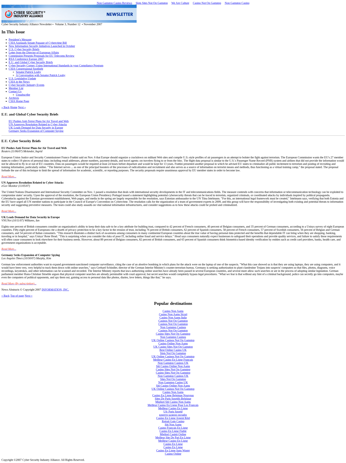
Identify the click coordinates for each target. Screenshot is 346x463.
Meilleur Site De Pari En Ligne (173, 437)
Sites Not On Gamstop (173, 379)
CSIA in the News (19, 81)
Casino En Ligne (173, 444)
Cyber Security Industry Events (26, 84)
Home (13, 107)
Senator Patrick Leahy (28, 72)
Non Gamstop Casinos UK (173, 362)
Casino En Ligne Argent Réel (173, 418)
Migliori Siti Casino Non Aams (173, 401)
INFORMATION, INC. (55, 289)
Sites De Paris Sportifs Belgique (173, 398)
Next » (22, 107)
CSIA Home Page (19, 101)
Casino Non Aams (173, 311)
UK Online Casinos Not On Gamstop (173, 340)
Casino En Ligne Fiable (173, 431)
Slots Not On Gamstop (173, 353)
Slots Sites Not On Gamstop (152, 3)
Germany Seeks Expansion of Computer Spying (36, 130)
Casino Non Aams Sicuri (173, 314)
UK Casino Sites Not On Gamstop (173, 346)
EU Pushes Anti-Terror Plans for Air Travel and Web (39, 121)
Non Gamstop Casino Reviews (114, 3)
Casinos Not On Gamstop (173, 320)
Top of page (17, 295)
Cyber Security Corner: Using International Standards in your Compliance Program (56, 65)
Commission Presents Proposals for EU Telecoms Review (41, 55)
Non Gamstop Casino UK (173, 382)
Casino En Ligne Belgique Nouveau (173, 395)
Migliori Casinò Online (173, 434)
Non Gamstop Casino (237, 3)
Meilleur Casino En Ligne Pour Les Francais (173, 405)
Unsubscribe (23, 94)
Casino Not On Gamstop (207, 3)
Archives (14, 97)
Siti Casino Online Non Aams (173, 366)
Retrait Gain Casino (173, 421)
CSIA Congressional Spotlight (26, 68)
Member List (16, 88)
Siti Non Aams (173, 424)
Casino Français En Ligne (173, 427)
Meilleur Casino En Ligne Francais (173, 359)
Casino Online (173, 453)
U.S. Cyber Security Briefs (24, 49)
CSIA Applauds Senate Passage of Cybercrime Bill (38, 42)
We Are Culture (180, 3)
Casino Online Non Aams (173, 343)
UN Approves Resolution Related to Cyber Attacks (38, 124)
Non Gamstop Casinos (173, 327)
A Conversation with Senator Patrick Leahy (40, 75)
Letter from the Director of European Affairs (34, 52)
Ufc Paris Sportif (173, 411)
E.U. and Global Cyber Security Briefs (31, 62)
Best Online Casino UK (173, 349)
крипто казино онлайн (173, 414)
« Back (5, 107)
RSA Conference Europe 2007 (26, 59)
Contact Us (15, 91)
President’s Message (20, 39)
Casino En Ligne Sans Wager (173, 450)
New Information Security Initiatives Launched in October (42, 46)
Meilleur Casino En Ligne (173, 408)
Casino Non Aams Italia (173, 317)
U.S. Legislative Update (22, 78)
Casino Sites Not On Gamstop (173, 333)
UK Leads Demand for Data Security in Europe (36, 127)
